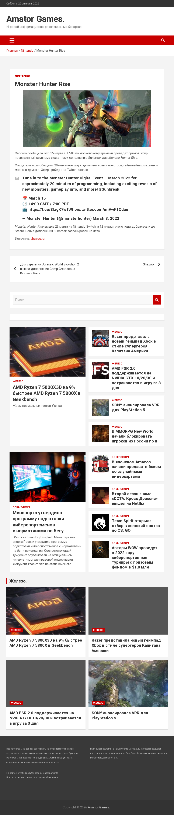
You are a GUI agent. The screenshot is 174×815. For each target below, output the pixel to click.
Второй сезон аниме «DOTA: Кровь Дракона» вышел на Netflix (135, 498)
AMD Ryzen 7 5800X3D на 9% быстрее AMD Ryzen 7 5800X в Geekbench (46, 393)
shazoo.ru (38, 239)
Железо (18, 381)
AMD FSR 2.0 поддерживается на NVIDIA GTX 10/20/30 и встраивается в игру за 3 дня (136, 378)
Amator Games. (35, 19)
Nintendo (22, 76)
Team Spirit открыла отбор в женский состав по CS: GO (136, 525)
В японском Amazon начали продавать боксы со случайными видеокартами (136, 469)
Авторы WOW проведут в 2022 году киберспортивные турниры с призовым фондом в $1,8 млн (134, 557)
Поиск (157, 300)
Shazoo (148, 264)
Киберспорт (21, 506)
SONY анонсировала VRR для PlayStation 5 (136, 407)
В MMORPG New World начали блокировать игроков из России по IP (135, 436)
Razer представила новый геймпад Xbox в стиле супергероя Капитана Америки (134, 343)
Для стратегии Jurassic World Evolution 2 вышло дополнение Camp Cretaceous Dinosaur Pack (49, 268)
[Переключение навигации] (12, 40)
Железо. (18, 581)
